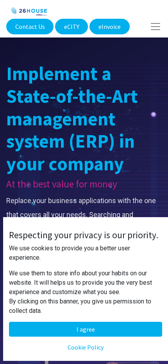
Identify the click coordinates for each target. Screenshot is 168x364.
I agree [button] (86, 329)
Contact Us (30, 26)
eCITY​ (71, 26)
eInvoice (109, 26)
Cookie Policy (86, 347)
